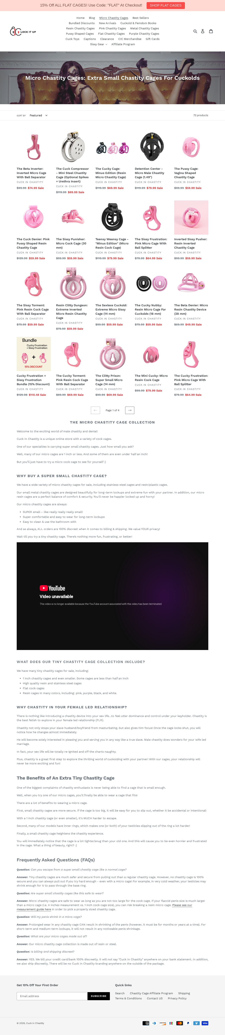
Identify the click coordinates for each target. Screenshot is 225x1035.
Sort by (21, 115)
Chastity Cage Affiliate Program (151, 993)
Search (120, 993)
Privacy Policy (177, 998)
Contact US (155, 998)
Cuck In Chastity (35, 1023)
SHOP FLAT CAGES (166, 5)
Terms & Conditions (128, 998)
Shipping (184, 993)
